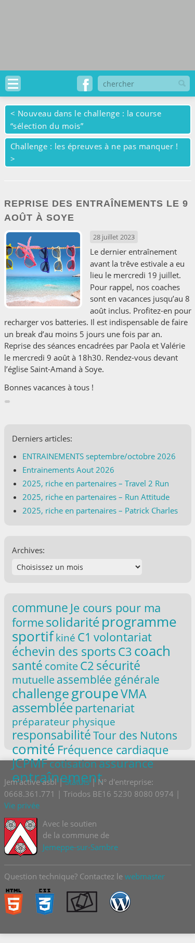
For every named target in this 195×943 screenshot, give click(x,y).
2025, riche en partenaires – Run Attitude (96, 497)
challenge (40, 693)
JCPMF (29, 763)
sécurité (118, 666)
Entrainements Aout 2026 (68, 469)
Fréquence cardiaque (112, 749)
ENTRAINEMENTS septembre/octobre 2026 (99, 456)
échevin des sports (64, 651)
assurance (126, 763)
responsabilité (51, 734)
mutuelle (33, 680)
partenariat (105, 707)
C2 (87, 665)
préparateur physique (63, 721)
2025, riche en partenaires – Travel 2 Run (95, 483)
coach (152, 650)
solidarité (72, 621)
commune (40, 607)
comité (33, 749)
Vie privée (22, 805)
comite (61, 666)
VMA (134, 693)
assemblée (42, 707)
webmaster (145, 876)
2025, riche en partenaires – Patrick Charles (100, 510)
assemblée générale (108, 679)
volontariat (123, 637)
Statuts (77, 782)
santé (27, 665)
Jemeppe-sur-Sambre (80, 847)
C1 (84, 636)
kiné (65, 637)
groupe (95, 693)
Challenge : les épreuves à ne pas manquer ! (94, 146)
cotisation (73, 764)
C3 (125, 651)
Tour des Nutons (135, 735)
